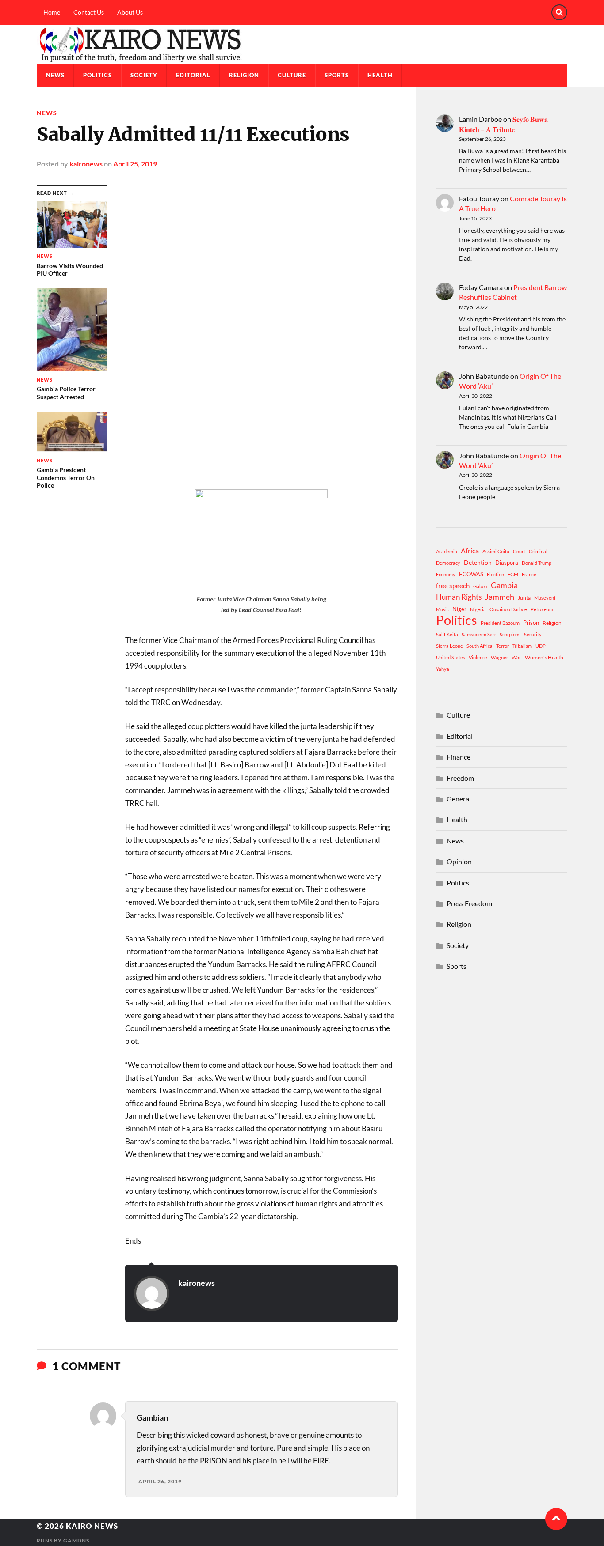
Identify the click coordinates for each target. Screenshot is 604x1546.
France (529, 574)
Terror (502, 646)
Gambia (504, 585)
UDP (540, 646)
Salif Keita (447, 634)
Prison (531, 622)
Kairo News (92, 1526)
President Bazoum (500, 623)
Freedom (460, 778)
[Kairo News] (302, 44)
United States (450, 657)
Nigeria (478, 609)
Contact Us (88, 12)
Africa (470, 550)
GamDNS (76, 1540)
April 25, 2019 (135, 163)
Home (51, 12)
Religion (244, 75)
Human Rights (459, 596)
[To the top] (556, 1519)
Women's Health (544, 657)
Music (442, 609)
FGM (513, 574)
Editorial (193, 75)
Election (495, 574)
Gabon (480, 586)
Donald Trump (536, 563)
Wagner (499, 657)
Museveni (544, 598)
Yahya (442, 669)
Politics (97, 75)
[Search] (559, 12)
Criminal (538, 551)
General (459, 798)
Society (143, 75)
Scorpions (510, 634)
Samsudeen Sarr (479, 634)
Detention (478, 562)
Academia (446, 551)
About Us (130, 12)
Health (380, 75)
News (55, 75)
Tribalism (522, 646)
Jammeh (499, 596)
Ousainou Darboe (508, 609)
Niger (459, 608)
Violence (478, 657)
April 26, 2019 (160, 1481)
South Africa (479, 646)
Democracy (448, 563)
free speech (453, 586)
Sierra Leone (449, 646)
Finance (458, 756)
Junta (524, 597)
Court (519, 551)
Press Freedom (469, 903)
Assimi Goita (495, 551)
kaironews (86, 163)
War (516, 657)
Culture (292, 75)
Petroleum (542, 609)
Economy (445, 574)
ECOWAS (471, 574)
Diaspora (506, 562)
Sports (337, 75)
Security (533, 634)
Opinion (459, 861)
